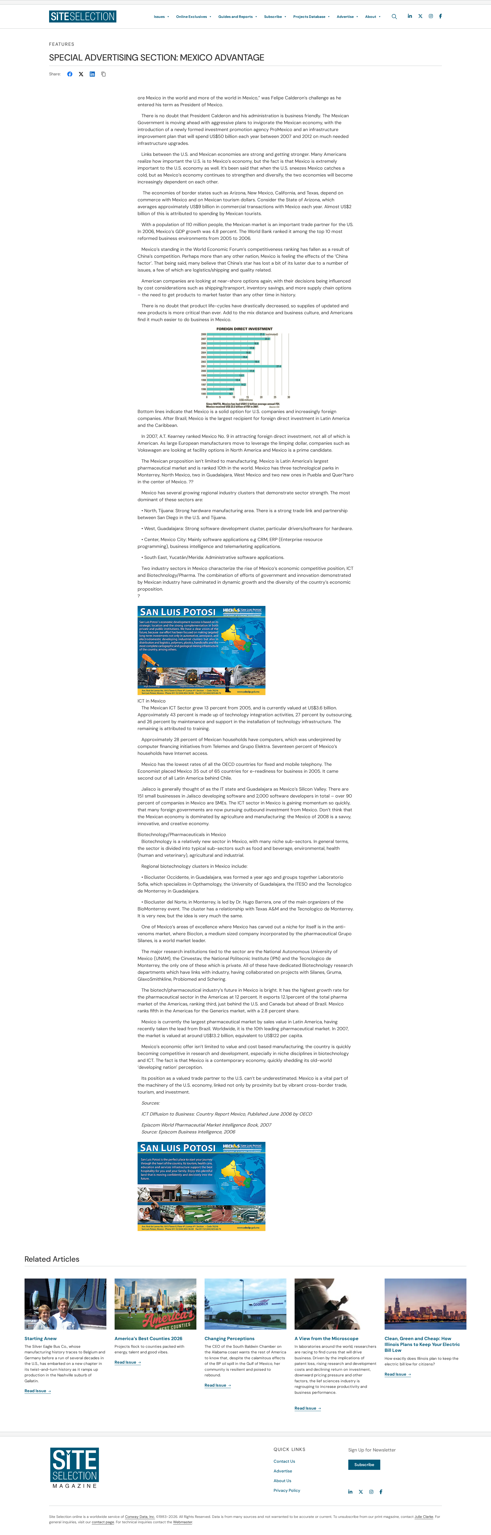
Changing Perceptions (230, 1338)
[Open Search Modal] (394, 16)
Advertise (345, 16)
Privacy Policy (287, 1490)
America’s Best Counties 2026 (148, 1338)
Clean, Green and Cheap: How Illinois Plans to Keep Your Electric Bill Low (422, 1344)
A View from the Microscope (327, 1338)
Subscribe (273, 16)
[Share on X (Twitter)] (81, 74)
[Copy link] (103, 74)
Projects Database (309, 16)
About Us (282, 1480)
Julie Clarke (424, 1516)
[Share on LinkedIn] (92, 74)
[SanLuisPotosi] (246, 650)
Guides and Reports (235, 16)
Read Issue (36, 1390)
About (370, 16)
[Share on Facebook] (70, 74)
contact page (103, 1522)
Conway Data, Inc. (140, 1516)
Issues (159, 16)
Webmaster (182, 1522)
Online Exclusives (191, 16)
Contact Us (284, 1461)
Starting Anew (41, 1338)
